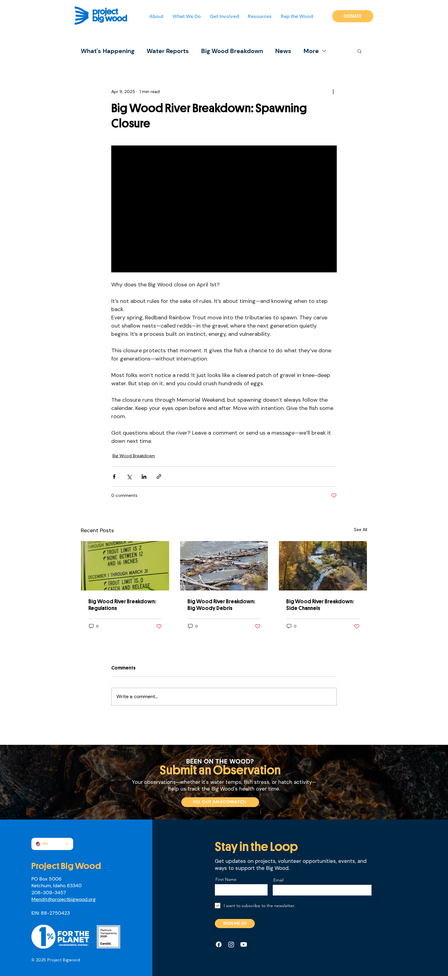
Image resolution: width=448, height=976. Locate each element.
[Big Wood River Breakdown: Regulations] (125, 565)
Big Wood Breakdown (232, 51)
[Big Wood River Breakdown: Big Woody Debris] (224, 565)
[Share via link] (159, 476)
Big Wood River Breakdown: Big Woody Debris (221, 605)
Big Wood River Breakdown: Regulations (122, 605)
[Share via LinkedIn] (144, 476)
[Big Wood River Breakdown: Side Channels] (323, 565)
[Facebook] (218, 944)
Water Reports (168, 51)
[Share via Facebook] (114, 476)
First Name (225, 879)
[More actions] (333, 91)
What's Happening (107, 51)
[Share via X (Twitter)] (129, 476)
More (311, 51)
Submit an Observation (220, 770)
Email (278, 880)
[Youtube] (243, 944)
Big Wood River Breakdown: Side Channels (320, 605)
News (283, 51)
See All (360, 529)
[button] (188, 16)
